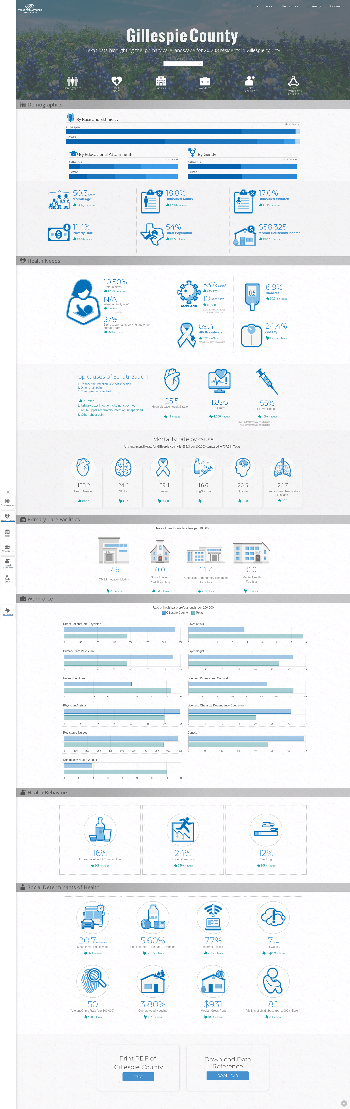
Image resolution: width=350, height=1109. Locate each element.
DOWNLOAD (227, 1075)
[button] (183, 63)
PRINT (138, 1076)
